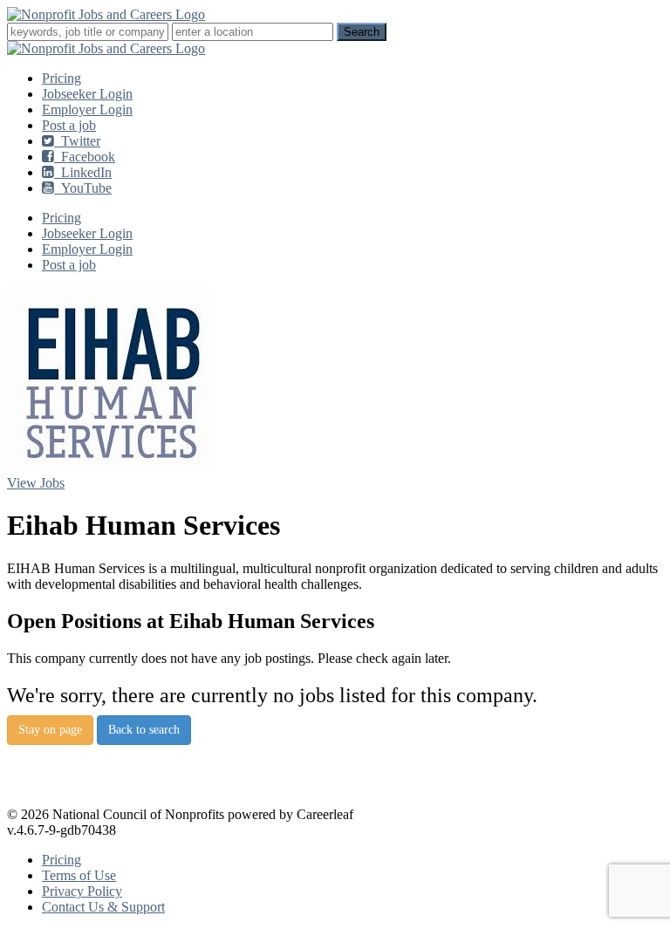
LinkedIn (83, 172)
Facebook (84, 156)
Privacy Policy (82, 891)
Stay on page (50, 729)
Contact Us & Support (103, 906)
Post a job (69, 125)
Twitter (77, 140)
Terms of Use (79, 875)
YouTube (83, 188)
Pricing (61, 78)
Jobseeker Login (87, 93)
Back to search (144, 729)
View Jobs (36, 482)
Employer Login (87, 109)
